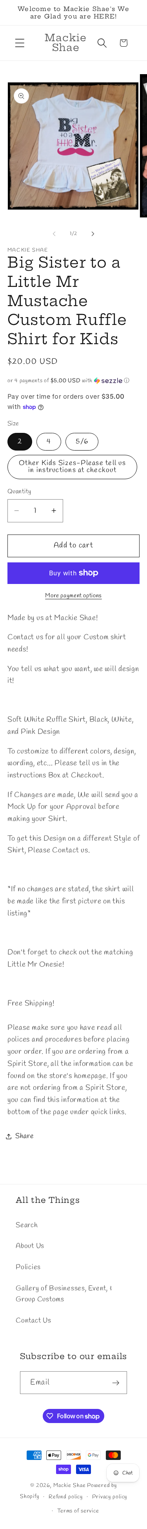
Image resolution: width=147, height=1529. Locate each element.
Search (27, 1225)
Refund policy (66, 1497)
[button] (20, 43)
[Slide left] (54, 234)
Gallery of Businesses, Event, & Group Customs (64, 1294)
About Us (30, 1246)
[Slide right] (93, 234)
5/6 (82, 441)
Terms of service (78, 1511)
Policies (28, 1267)
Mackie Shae (69, 1485)
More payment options (73, 596)
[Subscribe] (116, 1382)
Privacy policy (109, 1497)
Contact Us (33, 1320)
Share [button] (24, 1136)
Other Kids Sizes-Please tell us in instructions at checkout (72, 467)
